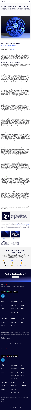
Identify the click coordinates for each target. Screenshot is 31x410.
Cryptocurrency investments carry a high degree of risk (23, 224)
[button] (29, 1)
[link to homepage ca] (3, 1)
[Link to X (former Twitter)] (3, 337)
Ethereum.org (15, 48)
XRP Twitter (13, 49)
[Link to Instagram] (1, 337)
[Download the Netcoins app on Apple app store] (3, 292)
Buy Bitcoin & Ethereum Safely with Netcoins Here (8, 45)
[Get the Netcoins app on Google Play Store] (9, 292)
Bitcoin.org (11, 47)
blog (8, 223)
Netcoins (3, 254)
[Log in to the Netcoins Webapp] (15, 292)
